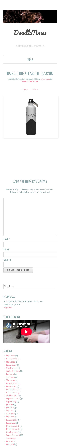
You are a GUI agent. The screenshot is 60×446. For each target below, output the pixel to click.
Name (6, 240)
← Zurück (23, 90)
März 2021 (11, 357)
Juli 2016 (10, 442)
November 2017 (14, 393)
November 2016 (14, 430)
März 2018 (11, 381)
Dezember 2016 (14, 427)
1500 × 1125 (45, 79)
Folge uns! (9, 308)
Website (7, 260)
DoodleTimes (30, 32)
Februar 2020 (13, 360)
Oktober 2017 (13, 396)
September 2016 (14, 436)
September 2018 (14, 372)
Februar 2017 (13, 421)
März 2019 (11, 363)
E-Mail (7, 250)
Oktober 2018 (13, 369)
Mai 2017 (11, 411)
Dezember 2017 (14, 390)
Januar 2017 (12, 424)
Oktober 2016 (13, 433)
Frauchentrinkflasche (30, 81)
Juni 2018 (11, 375)
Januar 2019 (12, 366)
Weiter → (37, 90)
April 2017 (11, 415)
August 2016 (12, 439)
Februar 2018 (13, 384)
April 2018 (11, 378)
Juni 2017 (11, 408)
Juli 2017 (10, 405)
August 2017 (12, 402)
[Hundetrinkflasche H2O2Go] (30, 117)
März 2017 (11, 418)
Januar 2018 (12, 387)
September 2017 (14, 399)
